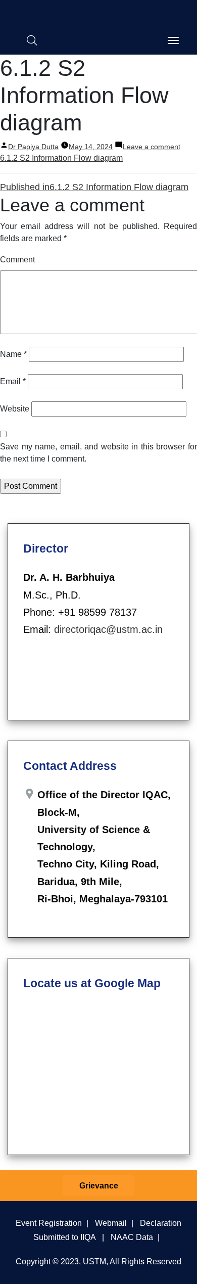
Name (13, 354)
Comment (17, 259)
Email (13, 381)
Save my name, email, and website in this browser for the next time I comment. (98, 452)
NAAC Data (132, 1237)
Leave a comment (151, 147)
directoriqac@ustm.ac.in (108, 629)
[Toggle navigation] (173, 40)
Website (14, 408)
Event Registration (49, 1222)
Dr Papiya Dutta (33, 147)
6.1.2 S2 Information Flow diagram (61, 158)
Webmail (111, 1222)
